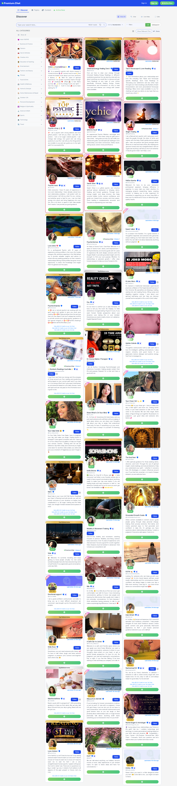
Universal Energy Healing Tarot (98, 69)
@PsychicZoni (52, 753)
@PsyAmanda (52, 308)
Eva (88, 302)
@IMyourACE (90, 701)
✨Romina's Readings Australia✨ (60, 369)
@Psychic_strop (52, 130)
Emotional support (55, 595)
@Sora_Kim (90, 414)
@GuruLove (51, 494)
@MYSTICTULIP (91, 132)
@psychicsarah (91, 185)
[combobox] (135, 25)
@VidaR (50, 555)
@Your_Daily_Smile (53, 433)
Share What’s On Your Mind (97, 413)
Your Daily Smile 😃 (55, 431)
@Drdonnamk (91, 361)
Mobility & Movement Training (98, 529)
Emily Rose (52, 647)
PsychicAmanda (54, 306)
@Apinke (128, 345)
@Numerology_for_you (132, 724)
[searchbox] (138, 24)
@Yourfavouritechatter (132, 231)
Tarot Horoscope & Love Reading (138, 69)
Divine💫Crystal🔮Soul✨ (58, 67)
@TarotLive (129, 70)
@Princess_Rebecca (92, 643)
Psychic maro (53, 185)
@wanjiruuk (129, 617)
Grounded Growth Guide (135, 515)
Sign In (144, 3)
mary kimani (130, 615)
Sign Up (154, 3)
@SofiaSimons (91, 472)
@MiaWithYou (91, 588)
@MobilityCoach (91, 530)
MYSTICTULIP (92, 130)
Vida (50, 553)
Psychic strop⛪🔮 (55, 128)
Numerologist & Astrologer (136, 723)
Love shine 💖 (53, 246)
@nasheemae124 (131, 670)
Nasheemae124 (131, 668)
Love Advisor (53, 751)
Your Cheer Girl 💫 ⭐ (134, 401)
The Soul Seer (131, 457)
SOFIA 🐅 (129, 572)
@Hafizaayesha (130, 182)
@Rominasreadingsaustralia (56, 371)
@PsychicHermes (92, 244)
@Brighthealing (130, 134)
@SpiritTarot (90, 70)
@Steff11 (89, 758)
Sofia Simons (92, 471)
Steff (89, 756)
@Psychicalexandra (53, 69)
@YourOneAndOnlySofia (133, 573)
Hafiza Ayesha (131, 181)
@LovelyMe (51, 700)
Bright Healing (131, 132)
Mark (50, 492)
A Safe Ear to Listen (94, 642)
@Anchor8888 (52, 596)
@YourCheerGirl (130, 403)
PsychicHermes (93, 242)
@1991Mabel (90, 304)
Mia (88, 586)
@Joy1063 (51, 187)
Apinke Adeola (131, 343)
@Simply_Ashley (130, 770)
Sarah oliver (91, 184)
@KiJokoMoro (129, 283)
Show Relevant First (144, 31)
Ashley (128, 768)
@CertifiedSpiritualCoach (133, 517)
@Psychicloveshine (53, 247)
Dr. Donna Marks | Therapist (97, 359)
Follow (77, 68)
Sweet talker (130, 229)
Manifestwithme (54, 699)
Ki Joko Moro (131, 281)
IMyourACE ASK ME (94, 699)
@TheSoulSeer (130, 459)
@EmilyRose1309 (53, 649)
